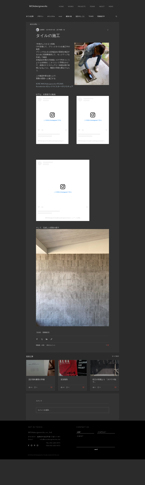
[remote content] (52, 120)
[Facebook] (29, 445)
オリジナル (51, 16)
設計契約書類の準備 (37, 379)
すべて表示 (115, 356)
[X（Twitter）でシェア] (42, 339)
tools (60, 16)
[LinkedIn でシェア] (47, 339)
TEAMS (91, 16)
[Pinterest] (35, 445)
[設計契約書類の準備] (40, 368)
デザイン (40, 16)
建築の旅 (69, 16)
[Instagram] (32, 445)
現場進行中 (101, 16)
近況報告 (64, 379)
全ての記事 (30, 16)
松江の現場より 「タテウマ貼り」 (104, 380)
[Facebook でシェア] (37, 339)
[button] (116, 16)
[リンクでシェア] (51, 339)
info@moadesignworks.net (50, 439)
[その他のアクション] (108, 30)
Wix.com (57, 455)
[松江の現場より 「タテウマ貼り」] (104, 368)
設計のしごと (80, 16)
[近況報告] (72, 368)
